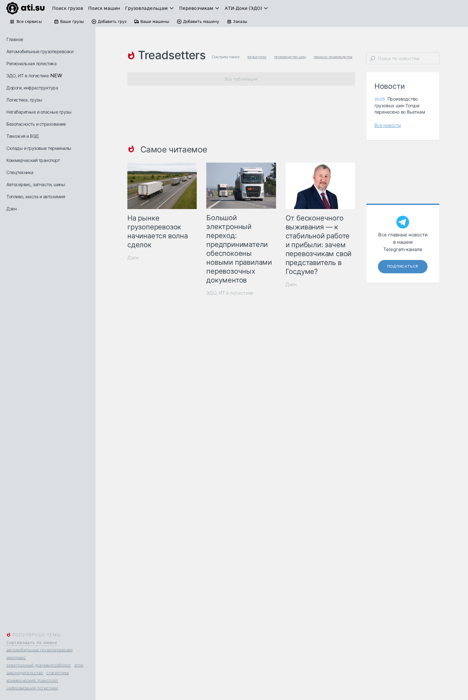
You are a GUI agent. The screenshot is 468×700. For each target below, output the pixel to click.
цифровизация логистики (32, 687)
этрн (78, 665)
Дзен (11, 208)
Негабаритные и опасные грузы (38, 112)
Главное (14, 39)
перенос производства (333, 56)
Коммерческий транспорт (33, 160)
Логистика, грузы (24, 99)
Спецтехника (19, 172)
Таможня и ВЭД (22, 136)
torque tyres (256, 56)
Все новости (387, 125)
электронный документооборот (38, 665)
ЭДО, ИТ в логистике (27, 75)
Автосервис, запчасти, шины (35, 184)
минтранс (16, 657)
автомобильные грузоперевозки (39, 649)
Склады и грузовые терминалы (38, 148)
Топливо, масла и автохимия (35, 196)
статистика (57, 672)
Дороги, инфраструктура (32, 87)
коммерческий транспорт (32, 680)
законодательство (24, 672)
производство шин (290, 56)
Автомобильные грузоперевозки (39, 51)
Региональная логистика (31, 63)
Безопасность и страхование (36, 124)
